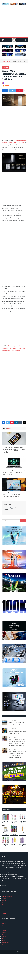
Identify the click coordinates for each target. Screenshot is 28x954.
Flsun (3, 934)
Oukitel (3, 940)
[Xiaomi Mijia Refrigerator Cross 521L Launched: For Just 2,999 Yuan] (14, 100)
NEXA (3, 905)
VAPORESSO (5, 898)
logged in (12, 508)
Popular (5, 716)
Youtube (4, 885)
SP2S (3, 909)
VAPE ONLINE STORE (7, 896)
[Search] (25, 40)
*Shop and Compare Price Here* (10, 882)
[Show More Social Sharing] (24, 90)
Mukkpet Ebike (5, 942)
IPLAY (3, 911)
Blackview (4, 928)
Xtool (3, 938)
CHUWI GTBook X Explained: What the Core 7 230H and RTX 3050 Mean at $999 (14, 472)
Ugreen (3, 944)
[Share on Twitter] (12, 90)
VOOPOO (4, 900)
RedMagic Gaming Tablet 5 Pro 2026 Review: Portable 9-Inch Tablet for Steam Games (13, 494)
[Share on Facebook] (5, 90)
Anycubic (4, 936)
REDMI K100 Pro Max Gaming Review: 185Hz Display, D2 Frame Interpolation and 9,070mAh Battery (14, 449)
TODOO (4, 913)
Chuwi (3, 926)
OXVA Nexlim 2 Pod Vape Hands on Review (17, 732)
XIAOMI (23, 716)
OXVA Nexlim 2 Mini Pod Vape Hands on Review (17, 724)
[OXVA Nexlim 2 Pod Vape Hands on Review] (4, 730)
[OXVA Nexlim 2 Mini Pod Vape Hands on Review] (4, 722)
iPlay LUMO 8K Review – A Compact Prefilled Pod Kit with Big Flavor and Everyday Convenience (17, 742)
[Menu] (3, 40)
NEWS (5, 67)
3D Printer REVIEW (14, 716)
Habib (8, 83)
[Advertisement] (14, 21)
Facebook (4, 883)
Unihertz (4, 932)
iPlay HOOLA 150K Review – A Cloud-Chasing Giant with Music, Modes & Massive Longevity (17, 754)
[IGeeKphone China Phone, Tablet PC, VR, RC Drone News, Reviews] (14, 40)
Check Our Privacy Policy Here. (9, 874)
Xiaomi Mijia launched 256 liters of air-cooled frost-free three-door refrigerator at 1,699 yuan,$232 (14, 348)
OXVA (3, 902)
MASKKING (4, 907)
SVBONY (4, 924)
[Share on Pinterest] (19, 90)
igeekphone (18, 952)
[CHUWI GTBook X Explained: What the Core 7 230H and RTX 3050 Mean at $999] (14, 462)
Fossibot (4, 930)
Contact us (4, 872)
